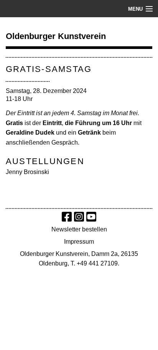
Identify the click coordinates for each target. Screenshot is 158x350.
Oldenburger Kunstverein (56, 36)
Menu (135, 9)
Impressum (79, 241)
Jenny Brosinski (27, 172)
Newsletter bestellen (79, 229)
